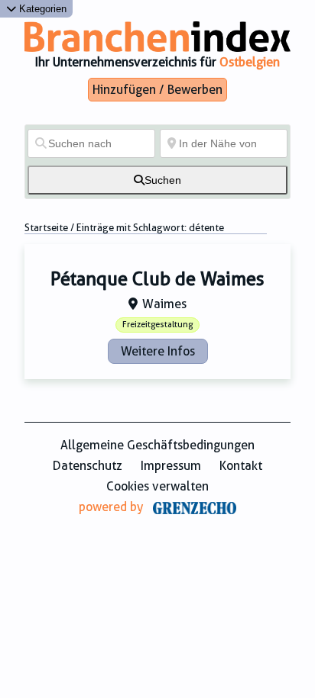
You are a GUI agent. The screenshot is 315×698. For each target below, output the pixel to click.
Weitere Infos (158, 351)
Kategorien (41, 8)
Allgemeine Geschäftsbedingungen (157, 445)
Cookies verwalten (157, 486)
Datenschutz (87, 465)
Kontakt (240, 465)
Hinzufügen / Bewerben (157, 89)
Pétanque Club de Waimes (157, 279)
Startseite (46, 227)
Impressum (171, 465)
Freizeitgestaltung (157, 325)
